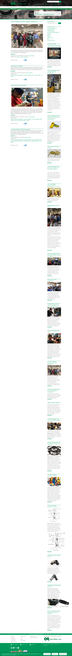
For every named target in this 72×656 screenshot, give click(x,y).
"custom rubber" (27, 119)
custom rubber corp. (52, 28)
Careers (59, 4)
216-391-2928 (41, 4)
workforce (25, 56)
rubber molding (51, 40)
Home (12, 8)
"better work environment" (17, 75)
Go (60, 1)
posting (20, 140)
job (15, 120)
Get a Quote (50, 4)
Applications (33, 7)
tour (21, 56)
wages (12, 76)
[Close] (70, 654)
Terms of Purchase (34, 637)
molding (49, 34)
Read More (13, 54)
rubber (49, 33)
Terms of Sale (33, 636)
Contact (34, 644)
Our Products (56, 7)
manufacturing (22, 120)
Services (14, 7)
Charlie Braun (31, 55)
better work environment (53, 32)
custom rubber (50, 31)
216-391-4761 (24, 644)
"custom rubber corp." (29, 75)
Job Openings (23, 640)
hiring (18, 56)
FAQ (21, 637)
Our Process (45, 7)
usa (41, 75)
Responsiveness (26, 140)
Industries (23, 7)
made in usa (50, 37)
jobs (39, 75)
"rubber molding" (35, 140)
